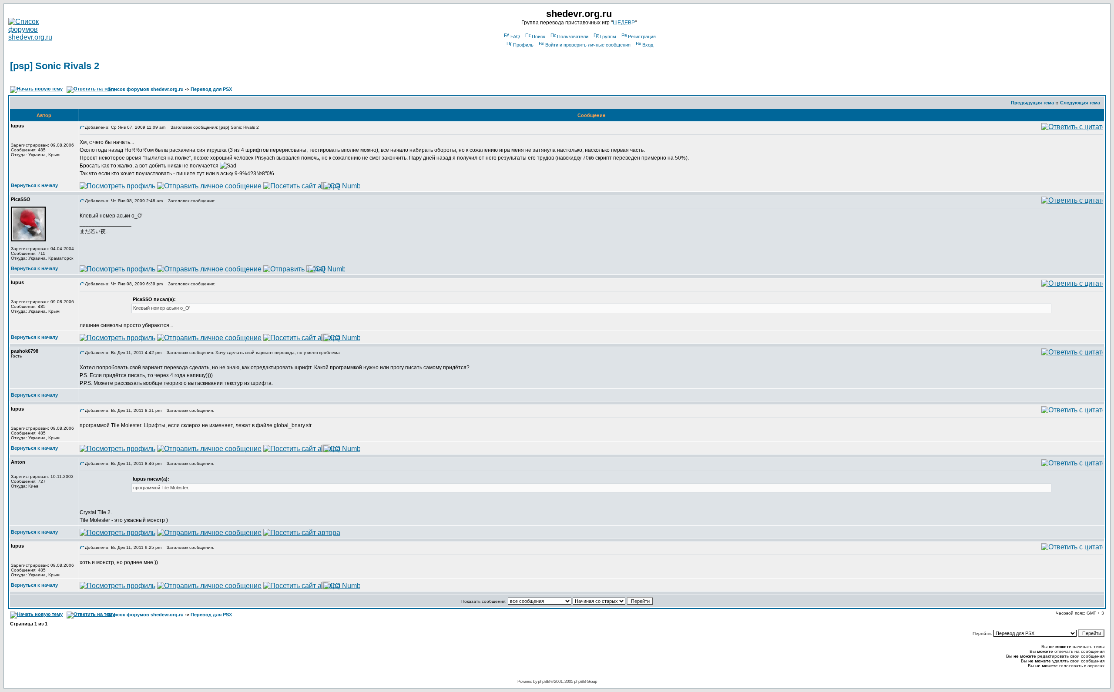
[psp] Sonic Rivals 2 (54, 65)
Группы (608, 36)
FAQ (515, 36)
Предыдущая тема (1032, 102)
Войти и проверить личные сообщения (588, 44)
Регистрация (642, 36)
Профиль (523, 44)
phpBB (544, 681)
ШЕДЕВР (624, 23)
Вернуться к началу (34, 185)
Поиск (538, 36)
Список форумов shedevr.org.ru (145, 89)
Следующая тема (1080, 102)
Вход (647, 44)
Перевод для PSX (211, 89)
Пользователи (572, 36)
